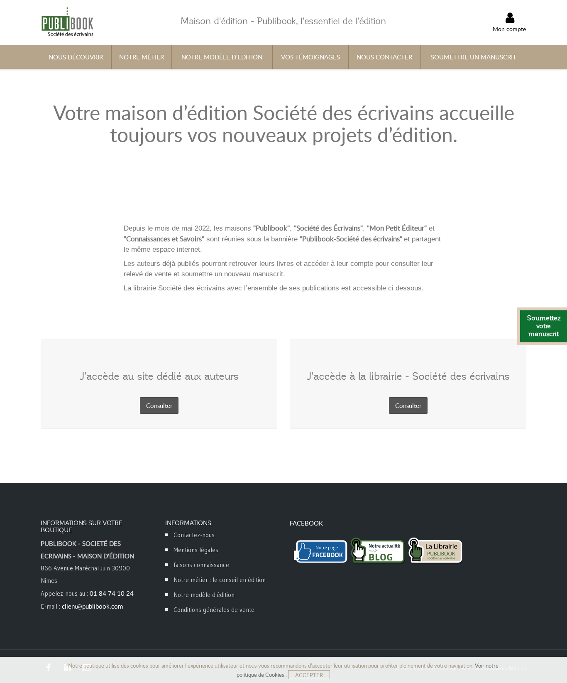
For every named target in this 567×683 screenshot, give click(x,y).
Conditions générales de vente (214, 610)
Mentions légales (196, 550)
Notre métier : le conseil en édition (220, 580)
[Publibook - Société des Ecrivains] (67, 21)
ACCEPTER (309, 675)
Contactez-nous (194, 535)
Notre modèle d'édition (204, 595)
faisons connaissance (201, 565)
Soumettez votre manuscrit (543, 326)
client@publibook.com (92, 606)
